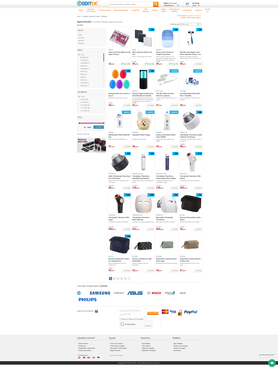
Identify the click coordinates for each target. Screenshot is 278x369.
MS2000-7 (159, 50)
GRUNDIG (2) (85, 69)
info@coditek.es (194, 16)
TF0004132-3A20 (137, 174)
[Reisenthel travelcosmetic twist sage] (167, 245)
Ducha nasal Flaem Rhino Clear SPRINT (165, 136)
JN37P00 (111, 132)
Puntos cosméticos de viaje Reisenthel (140, 264)
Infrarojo (81, 38)
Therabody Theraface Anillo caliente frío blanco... (190, 140)
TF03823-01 (159, 215)
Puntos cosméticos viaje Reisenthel (141, 260)
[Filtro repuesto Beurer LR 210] (143, 38)
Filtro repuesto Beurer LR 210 (142, 53)
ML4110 (110, 256)
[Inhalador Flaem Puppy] (143, 121)
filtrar (99, 127)
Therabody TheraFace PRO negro (118, 218)
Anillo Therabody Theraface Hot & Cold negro (118, 181)
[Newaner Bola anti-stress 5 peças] (119, 79)
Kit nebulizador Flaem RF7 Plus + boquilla (190, 94)
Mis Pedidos (178, 343)
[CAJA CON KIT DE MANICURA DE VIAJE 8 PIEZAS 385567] (119, 58)
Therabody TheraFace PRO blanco (190, 177)
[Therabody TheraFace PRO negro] (119, 203)
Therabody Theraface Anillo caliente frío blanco (191, 136)
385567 (110, 50)
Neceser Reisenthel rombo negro (190, 218)
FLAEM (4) (84, 66)
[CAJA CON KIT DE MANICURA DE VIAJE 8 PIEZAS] (119, 38)
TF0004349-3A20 (137, 215)
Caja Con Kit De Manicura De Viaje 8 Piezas (119, 53)
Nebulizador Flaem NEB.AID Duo (119, 136)
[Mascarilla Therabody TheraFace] (167, 203)
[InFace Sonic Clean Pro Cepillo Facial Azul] (167, 38)
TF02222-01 (183, 174)
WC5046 (182, 256)
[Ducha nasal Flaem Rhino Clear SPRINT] (167, 121)
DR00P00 (159, 132)
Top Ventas (146, 346)
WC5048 (158, 256)
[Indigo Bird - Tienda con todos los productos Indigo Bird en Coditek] (170, 293)
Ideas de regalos (148, 348)
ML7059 (182, 215)
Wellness (104, 16)
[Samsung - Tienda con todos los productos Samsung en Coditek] (100, 293)
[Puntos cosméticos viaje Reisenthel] (143, 245)
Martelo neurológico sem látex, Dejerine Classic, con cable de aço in (190, 53)
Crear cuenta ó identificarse (170, 4)
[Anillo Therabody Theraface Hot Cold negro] (119, 162)
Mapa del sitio (115, 350)
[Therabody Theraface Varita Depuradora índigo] (167, 162)
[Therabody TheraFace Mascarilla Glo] (143, 203)
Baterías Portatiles (149, 350)
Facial (80, 35)
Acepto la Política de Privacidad (132, 319)
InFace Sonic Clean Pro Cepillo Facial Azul (164, 53)
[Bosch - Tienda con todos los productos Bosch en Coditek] (154, 293)
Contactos (82, 346)
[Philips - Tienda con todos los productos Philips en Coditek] (88, 299)
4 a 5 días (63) (85, 105)
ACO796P (183, 91)
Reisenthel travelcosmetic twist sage (166, 260)
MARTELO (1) (85, 86)
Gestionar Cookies (116, 355)
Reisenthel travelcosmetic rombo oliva (190, 260)
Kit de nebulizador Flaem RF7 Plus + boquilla (190, 98)
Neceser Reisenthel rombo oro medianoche (118, 260)
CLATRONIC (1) (85, 63)
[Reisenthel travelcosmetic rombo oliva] (191, 245)
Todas (83, 55)
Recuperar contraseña (118, 348)
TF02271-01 (183, 132)
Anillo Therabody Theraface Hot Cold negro (119, 177)
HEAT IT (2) (84, 71)
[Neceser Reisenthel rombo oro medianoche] (119, 245)
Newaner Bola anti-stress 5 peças (119, 94)
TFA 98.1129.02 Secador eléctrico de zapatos (166, 98)
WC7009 (134, 256)
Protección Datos (84, 350)
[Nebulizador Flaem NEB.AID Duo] (119, 121)
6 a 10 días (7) (85, 111)
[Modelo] (191, 50)
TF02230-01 (112, 174)
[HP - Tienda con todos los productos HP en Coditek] (82, 293)
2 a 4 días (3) (85, 102)
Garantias (177, 350)
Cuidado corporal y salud (91, 16)
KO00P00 (135, 132)
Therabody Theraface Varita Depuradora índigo (166, 177)
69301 (134, 50)
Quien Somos (83, 343)
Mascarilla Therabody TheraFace (164, 218)
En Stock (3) (84, 99)
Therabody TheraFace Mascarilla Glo (140, 218)
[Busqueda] (156, 4)
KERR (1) (83, 77)
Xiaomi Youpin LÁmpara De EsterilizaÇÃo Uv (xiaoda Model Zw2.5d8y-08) (142, 94)
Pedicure (81, 43)
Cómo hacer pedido (117, 346)
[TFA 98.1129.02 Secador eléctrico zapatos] (167, 79)
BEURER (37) (84, 57)
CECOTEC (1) (84, 60)
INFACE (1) (84, 74)
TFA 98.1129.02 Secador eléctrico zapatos (165, 94)
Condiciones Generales (86, 348)
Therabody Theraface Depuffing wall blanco (140, 177)
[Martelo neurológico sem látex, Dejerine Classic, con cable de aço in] (191, 38)
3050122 (135, 91)
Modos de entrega (181, 346)
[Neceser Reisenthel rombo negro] (191, 203)
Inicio (79, 16)
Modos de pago (179, 348)
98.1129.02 (159, 91)
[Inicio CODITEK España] (91, 3)
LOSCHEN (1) (85, 83)
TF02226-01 (112, 215)
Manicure (81, 40)
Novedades (146, 343)
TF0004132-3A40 (161, 174)
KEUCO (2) (84, 80)
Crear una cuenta (116, 343)
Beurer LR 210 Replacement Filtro (142, 56)
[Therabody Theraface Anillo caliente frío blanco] (191, 121)
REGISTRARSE (153, 313)
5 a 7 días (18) (85, 108)
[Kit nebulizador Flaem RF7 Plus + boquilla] (191, 79)
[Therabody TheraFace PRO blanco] (191, 162)
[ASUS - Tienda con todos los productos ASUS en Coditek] (135, 293)
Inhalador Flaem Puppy (141, 135)
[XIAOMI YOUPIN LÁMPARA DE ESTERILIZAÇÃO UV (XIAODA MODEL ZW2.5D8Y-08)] (143, 79)
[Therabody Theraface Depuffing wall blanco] (143, 162)
